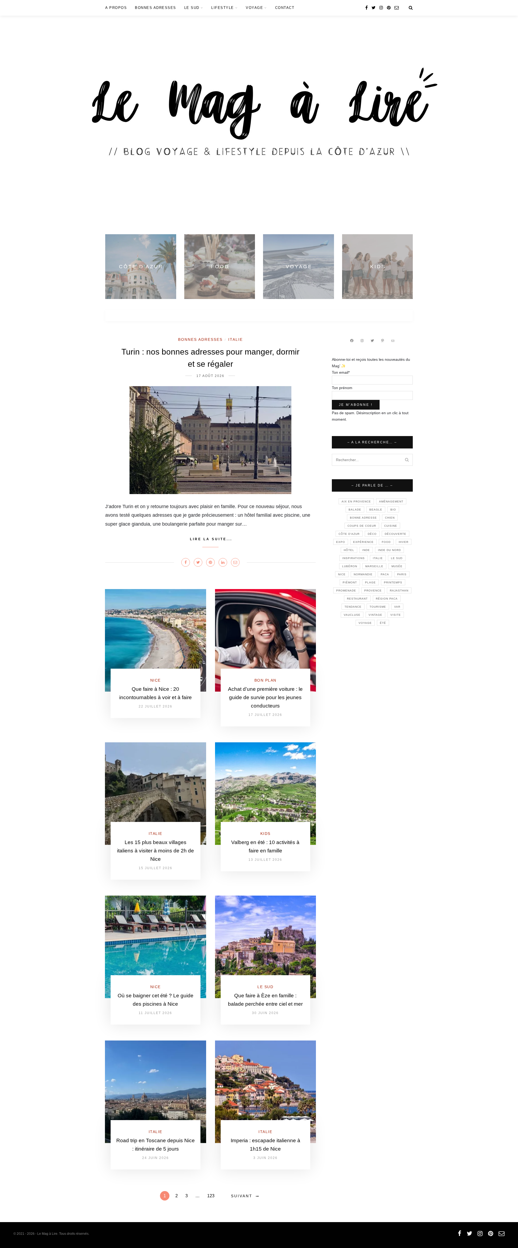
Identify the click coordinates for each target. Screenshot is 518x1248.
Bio (393, 509)
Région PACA (387, 598)
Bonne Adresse (363, 517)
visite (395, 614)
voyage (365, 622)
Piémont (350, 582)
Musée (397, 566)
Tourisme (378, 606)
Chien (390, 517)
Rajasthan (399, 590)
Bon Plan (265, 680)
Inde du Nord (389, 550)
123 (210, 1195)
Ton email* (341, 372)
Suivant (242, 1196)
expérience (363, 541)
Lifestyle (222, 8)
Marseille (374, 566)
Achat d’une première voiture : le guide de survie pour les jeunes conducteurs (265, 697)
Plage (370, 582)
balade (355, 509)
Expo (340, 541)
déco (372, 533)
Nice (155, 680)
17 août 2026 (210, 376)
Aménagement (391, 501)
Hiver (403, 541)
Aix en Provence (356, 501)
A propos (116, 8)
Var (397, 606)
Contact (285, 8)
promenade (346, 590)
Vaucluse (352, 614)
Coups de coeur (361, 525)
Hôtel (349, 550)
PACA (385, 574)
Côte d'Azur (349, 533)
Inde (366, 550)
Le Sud (191, 8)
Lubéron (349, 566)
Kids (265, 833)
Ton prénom (342, 388)
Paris (402, 574)
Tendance (353, 606)
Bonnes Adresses (155, 8)
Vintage (375, 614)
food (386, 541)
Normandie (363, 574)
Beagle (375, 509)
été (383, 622)
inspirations (353, 558)
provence (373, 590)
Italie (235, 339)
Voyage (254, 8)
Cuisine (390, 525)
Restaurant (357, 598)
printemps (393, 582)
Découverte (395, 533)
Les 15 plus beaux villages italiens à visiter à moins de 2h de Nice (155, 850)
